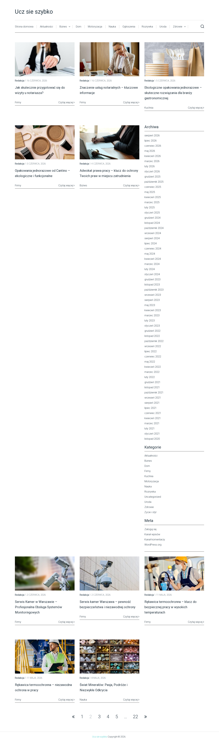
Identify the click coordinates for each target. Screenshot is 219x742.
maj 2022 (149, 361)
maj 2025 (149, 192)
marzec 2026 (152, 161)
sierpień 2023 (152, 300)
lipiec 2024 (150, 243)
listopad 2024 (152, 222)
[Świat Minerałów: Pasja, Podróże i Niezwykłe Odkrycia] (109, 657)
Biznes (63, 26)
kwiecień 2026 (152, 156)
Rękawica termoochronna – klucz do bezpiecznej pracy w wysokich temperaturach (170, 607)
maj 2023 (149, 305)
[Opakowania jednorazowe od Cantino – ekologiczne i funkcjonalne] (45, 142)
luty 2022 (149, 377)
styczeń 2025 (152, 212)
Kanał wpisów (152, 534)
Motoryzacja (95, 26)
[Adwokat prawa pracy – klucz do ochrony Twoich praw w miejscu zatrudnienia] (109, 142)
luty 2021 (149, 428)
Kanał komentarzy (154, 539)
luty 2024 (149, 269)
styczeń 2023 (152, 325)
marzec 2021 (152, 423)
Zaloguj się (150, 529)
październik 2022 (154, 341)
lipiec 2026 (150, 140)
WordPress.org (152, 544)
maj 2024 (149, 253)
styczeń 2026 (152, 171)
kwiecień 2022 (152, 366)
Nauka (112, 26)
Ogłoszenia (128, 26)
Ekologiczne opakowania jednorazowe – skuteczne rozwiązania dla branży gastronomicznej (173, 93)
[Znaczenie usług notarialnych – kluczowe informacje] (109, 59)
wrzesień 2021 (152, 397)
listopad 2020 (152, 438)
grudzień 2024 (152, 217)
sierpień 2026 (152, 135)
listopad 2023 (152, 284)
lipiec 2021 (150, 407)
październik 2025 (154, 181)
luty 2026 (149, 166)
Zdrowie (177, 26)
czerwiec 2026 (152, 145)
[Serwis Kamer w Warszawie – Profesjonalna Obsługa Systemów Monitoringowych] (45, 573)
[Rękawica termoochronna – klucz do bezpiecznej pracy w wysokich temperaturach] (174, 573)
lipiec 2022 (150, 351)
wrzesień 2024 (152, 233)
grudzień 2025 (152, 176)
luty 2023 (149, 320)
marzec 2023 (152, 315)
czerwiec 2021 (152, 413)
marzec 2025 (152, 202)
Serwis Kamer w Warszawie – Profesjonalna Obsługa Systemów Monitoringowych (38, 607)
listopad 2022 (152, 336)
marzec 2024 (152, 264)
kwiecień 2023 (152, 310)
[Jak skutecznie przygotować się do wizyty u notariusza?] (45, 59)
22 (135, 716)
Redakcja (19, 80)
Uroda (163, 26)
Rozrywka (147, 26)
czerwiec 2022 (152, 356)
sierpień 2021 (152, 402)
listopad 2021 (152, 387)
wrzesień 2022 (152, 346)
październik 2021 (154, 392)
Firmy (147, 471)
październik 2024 (154, 228)
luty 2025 (149, 207)
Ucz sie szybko (34, 12)
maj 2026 (149, 150)
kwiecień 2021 (152, 418)
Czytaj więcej (66, 102)
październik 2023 (154, 289)
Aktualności (46, 26)
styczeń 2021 (152, 433)
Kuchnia (148, 476)
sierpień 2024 (152, 238)
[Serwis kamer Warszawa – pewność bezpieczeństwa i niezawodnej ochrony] (109, 573)
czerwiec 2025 (152, 186)
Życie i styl (150, 512)
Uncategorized (152, 496)
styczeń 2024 (152, 274)
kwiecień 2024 (152, 258)
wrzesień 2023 (152, 294)
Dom (78, 26)
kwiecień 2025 (152, 197)
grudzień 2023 (152, 279)
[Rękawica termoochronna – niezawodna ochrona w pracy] (45, 657)
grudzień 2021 (152, 382)
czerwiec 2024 (152, 248)
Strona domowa (24, 26)
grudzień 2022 (152, 330)
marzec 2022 (152, 371)
